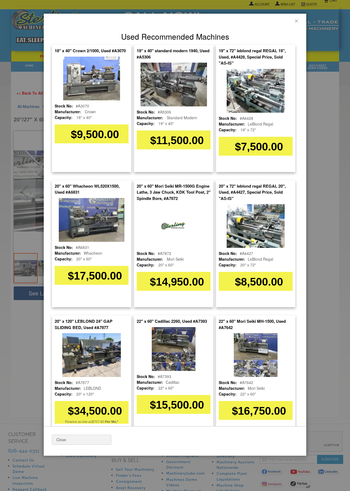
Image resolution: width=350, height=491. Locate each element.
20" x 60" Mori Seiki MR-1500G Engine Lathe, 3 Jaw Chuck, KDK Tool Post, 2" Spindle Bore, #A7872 (174, 192)
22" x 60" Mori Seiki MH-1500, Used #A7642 (252, 324)
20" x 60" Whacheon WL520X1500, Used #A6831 (87, 189)
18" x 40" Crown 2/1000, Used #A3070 (90, 51)
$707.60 (105, 422)
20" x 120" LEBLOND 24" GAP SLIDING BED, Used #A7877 (83, 324)
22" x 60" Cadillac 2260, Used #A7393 (172, 321)
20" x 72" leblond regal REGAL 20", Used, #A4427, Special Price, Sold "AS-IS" (252, 192)
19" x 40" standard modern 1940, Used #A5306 (173, 54)
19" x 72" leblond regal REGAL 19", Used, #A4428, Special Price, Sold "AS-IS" (252, 57)
